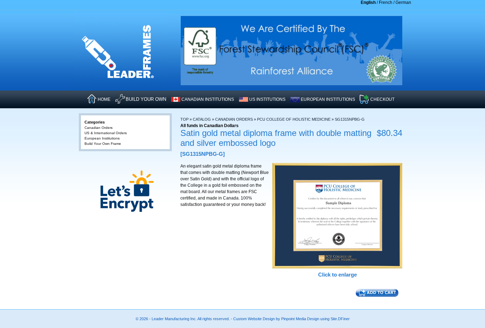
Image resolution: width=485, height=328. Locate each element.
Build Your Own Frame (103, 144)
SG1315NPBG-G (350, 119)
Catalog (202, 119)
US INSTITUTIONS (267, 99)
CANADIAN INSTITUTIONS (207, 99)
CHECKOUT (382, 99)
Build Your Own (146, 99)
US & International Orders (106, 133)
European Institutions (102, 138)
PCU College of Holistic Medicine (294, 119)
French (385, 2)
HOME (104, 99)
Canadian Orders (234, 119)
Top (184, 119)
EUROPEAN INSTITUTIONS (328, 99)
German (403, 2)
